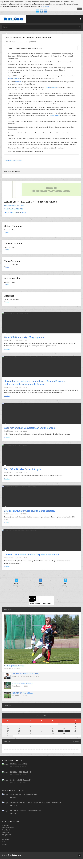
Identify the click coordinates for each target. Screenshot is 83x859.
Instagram (5, 842)
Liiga (16, 340)
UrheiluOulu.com (14, 855)
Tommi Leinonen (51, 87)
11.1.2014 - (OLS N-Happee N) (20, 780)
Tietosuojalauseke (8, 827)
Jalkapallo (9, 669)
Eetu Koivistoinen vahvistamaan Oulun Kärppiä (29, 427)
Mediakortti (6, 830)
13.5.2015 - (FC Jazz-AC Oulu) (22, 693)
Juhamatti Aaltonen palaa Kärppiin (24, 794)
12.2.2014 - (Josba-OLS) (18, 764)
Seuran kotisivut (20, 212)
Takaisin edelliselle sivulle (13, 160)
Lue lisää (7, 349)
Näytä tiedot (45, 6)
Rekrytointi (5, 832)
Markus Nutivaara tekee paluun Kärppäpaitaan (29, 510)
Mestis (25, 42)
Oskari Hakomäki (14, 78)
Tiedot (6, 232)
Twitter (4, 844)
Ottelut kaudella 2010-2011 (13, 209)
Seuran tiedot (9, 212)
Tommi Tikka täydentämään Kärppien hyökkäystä (31, 554)
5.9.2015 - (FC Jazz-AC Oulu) (22, 683)
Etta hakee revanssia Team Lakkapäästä (25, 810)
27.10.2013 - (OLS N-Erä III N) (20, 772)
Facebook (5, 839)
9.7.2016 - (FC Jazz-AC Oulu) (14, 666)
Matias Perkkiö (55, 115)
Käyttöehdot (6, 825)
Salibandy (15, 767)
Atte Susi (18, 81)
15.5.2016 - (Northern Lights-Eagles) (25, 674)
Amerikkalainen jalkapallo (23, 676)
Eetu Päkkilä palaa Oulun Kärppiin (23, 469)
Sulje (79, 9)
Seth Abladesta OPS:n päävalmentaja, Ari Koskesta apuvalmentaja (35, 802)
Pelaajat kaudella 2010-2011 (14, 205)
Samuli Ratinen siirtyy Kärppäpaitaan (24, 337)
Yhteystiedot (6, 835)
